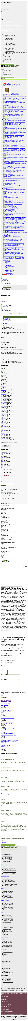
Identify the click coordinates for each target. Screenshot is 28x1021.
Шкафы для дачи (7, 942)
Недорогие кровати (8, 882)
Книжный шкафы (18, 204)
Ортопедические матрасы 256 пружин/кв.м (14, 148)
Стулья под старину (19, 223)
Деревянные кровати (20, 120)
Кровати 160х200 (7, 858)
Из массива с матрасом (9, 868)
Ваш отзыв (3, 690)
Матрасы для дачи (7, 945)
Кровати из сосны (18, 123)
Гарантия (8, 267)
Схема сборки (9, 271)
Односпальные (7, 879)
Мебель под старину (8, 946)
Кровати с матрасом (20, 122)
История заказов (7, 979)
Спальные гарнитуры (20, 109)
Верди (6, 83)
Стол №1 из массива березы (7, 718)
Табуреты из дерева (19, 253)
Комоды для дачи (7, 941)
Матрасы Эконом (17, 145)
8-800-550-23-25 (10, 51)
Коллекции (6, 105)
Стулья (2, 924)
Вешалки (11, 210)
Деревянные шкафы (19, 200)
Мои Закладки (6, 980)
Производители (7, 968)
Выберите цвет (4, 365)
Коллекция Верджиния (21, 116)
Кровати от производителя (10, 866)
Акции (8, 261)
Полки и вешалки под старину (13, 230)
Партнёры (5, 971)
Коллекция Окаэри (18, 114)
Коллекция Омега (18, 110)
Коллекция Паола (17, 118)
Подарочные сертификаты (9, 969)
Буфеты (10, 201)
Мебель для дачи (4, 937)
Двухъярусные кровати (21, 129)
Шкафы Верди (15, 94)
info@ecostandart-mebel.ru (7, 1011)
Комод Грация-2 (4, 705)
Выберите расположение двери (9, 442)
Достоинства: (4, 674)
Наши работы (9, 269)
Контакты (8, 265)
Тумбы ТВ (12, 183)
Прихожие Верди (17, 101)
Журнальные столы (19, 244)
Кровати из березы (18, 124)
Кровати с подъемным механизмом (15, 133)
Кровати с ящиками (19, 135)
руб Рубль (9, 59)
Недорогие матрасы (19, 170)
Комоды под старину (20, 218)
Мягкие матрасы (17, 155)
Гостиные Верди (17, 99)
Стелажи (11, 205)
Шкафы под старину (20, 227)
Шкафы (5, 188)
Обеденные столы (18, 237)
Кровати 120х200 (7, 856)
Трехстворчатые (7, 896)
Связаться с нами (7, 961)
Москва (5, 61)
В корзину (3, 485)
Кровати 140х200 (7, 857)
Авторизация (6, 6)
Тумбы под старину (19, 219)
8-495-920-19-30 (7, 21)
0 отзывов (3, 301)
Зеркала (10, 184)
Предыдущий (10, 313)
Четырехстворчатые (8, 897)
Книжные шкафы (7, 892)
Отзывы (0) (6, 561)
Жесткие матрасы (17, 159)
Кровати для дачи (7, 939)
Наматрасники (15, 171)
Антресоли (13, 206)
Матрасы (5, 144)
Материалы (9, 273)
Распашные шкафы (19, 202)
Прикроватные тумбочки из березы (12, 181)
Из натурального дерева (9, 881)
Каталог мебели (7, 74)
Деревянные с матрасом (9, 873)
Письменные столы (19, 243)
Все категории (7, 72)
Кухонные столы (17, 236)
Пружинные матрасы (20, 163)
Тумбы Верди (14, 93)
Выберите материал (6, 358)
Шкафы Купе (14, 211)
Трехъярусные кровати (21, 142)
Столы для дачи (7, 943)
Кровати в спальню (8, 903)
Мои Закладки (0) (10, 35)
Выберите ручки (5, 449)
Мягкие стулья (15, 250)
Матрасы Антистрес (20, 154)
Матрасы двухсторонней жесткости (15, 161)
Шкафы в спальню (8, 907)
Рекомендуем (6, 701)
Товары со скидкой (8, 972)
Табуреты (5, 932)
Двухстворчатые (7, 895)
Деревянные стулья (19, 249)
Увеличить (3, 369)
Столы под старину (19, 222)
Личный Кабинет (7, 978)
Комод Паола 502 (5, 746)
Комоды (11, 174)
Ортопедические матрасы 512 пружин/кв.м (14, 150)
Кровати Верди (16, 84)
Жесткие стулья (16, 252)
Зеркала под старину (20, 228)
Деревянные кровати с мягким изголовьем (13, 140)
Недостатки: (4, 679)
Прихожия (12, 209)
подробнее (3, 842)
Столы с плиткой (17, 239)
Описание (5, 560)
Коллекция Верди (18, 106)
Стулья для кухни (7, 931)
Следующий (18, 313)
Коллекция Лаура (17, 115)
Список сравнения (10, 36)
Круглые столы (16, 245)
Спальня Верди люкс (20, 98)
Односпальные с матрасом (9, 870)
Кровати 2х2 (6, 861)
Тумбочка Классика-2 (6, 711)
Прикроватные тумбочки (9, 906)
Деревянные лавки (18, 256)
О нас (7, 263)
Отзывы (8, 262)
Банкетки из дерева (19, 254)
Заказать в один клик (6, 487)
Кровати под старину (20, 217)
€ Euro (8, 56)
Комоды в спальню (8, 904)
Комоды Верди (16, 85)
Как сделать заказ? (10, 270)
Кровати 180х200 (7, 859)
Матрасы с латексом (20, 167)
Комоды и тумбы (7, 172)
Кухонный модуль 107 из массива (9, 741)
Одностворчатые (7, 893)
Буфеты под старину (20, 221)
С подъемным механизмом (10, 884)
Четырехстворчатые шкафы (10, 198)
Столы (2, 912)
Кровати (5, 119)
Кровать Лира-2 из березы (7, 729)
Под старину (6, 215)
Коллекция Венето (18, 107)
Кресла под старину (19, 224)
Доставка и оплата (10, 266)
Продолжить (4, 697)
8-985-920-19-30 (10, 49)
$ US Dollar (9, 58)
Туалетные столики (19, 258)
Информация (6, 260)
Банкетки (5, 934)
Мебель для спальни (5, 900)
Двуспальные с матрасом (9, 872)
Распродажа (8, 274)
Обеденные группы (19, 257)
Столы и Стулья (7, 235)
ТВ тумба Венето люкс (6, 723)
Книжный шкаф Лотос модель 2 (8, 735)
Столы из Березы (17, 248)
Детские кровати (17, 131)
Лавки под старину (19, 226)
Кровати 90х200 (7, 854)
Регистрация (6, 4)
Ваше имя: (3, 669)
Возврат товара (7, 963)
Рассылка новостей (8, 982)
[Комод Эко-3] (7, 319)
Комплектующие (17, 141)
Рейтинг (3, 694)
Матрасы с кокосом (19, 168)
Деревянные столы (18, 247)
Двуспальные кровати (21, 128)
